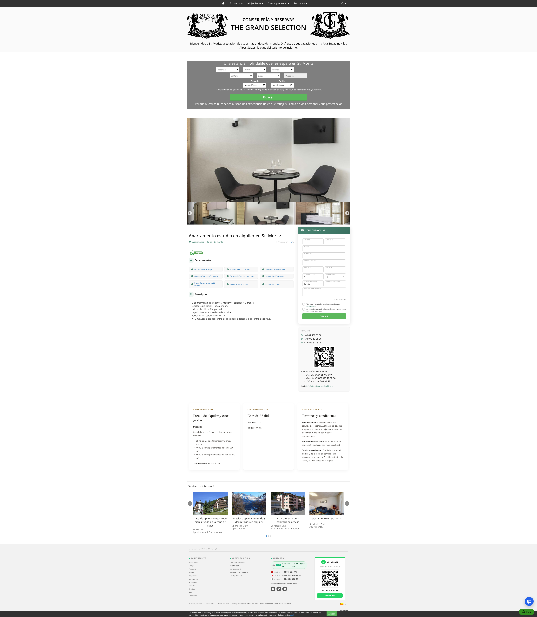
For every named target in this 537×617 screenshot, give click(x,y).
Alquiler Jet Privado (273, 284)
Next (347, 213)
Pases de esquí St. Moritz (240, 284)
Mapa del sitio (252, 604)
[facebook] (273, 589)
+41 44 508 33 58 (290, 579)
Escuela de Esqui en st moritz (242, 276)
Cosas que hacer (278, 3)
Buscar (268, 97)
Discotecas (193, 596)
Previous (190, 213)
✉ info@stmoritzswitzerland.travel (284, 583)
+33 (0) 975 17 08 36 (291, 575)
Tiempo (191, 566)
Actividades (193, 582)
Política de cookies (266, 604)
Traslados (300, 3)
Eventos (192, 589)
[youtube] (284, 589)
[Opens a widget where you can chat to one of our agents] (526, 612)
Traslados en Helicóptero (275, 269)
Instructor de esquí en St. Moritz (204, 284)
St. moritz (218, 242)
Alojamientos (193, 576)
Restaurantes (193, 579)
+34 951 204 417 (289, 572)
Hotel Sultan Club (236, 576)
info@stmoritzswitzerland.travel (319, 386)
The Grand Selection (237, 563)
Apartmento (198, 242)
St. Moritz (235, 3)
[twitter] (278, 589)
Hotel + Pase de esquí (203, 269)
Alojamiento (254, 3)
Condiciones (310, 306)
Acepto (331, 613)
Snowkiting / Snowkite (274, 276)
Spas (190, 592)
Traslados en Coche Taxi (239, 269)
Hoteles (191, 572)
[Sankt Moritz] (223, 3)
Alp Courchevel (235, 569)
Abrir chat (329, 595)
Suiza (210, 242)
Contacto (288, 604)
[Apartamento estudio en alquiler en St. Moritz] (268, 160)
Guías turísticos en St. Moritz (206, 276)
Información (193, 563)
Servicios (192, 586)
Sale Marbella (235, 566)
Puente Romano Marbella (239, 572)
